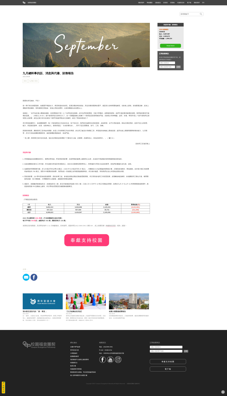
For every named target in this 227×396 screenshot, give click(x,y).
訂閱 (178, 67)
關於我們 (141, 2)
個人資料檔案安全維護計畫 (78, 375)
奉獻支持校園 (168, 362)
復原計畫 (73, 366)
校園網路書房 (74, 356)
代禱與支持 (180, 2)
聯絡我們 (197, 2)
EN (203, 2)
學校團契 (149, 2)
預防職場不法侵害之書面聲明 (79, 359)
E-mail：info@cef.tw (105, 350)
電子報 (189, 2)
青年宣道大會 (74, 350)
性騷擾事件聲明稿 (76, 369)
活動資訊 (158, 2)
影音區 (165, 2)
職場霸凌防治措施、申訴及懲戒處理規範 (83, 372)
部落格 (172, 2)
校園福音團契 (32, 2)
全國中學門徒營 (75, 347)
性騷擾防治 (73, 362)
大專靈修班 (73, 353)
